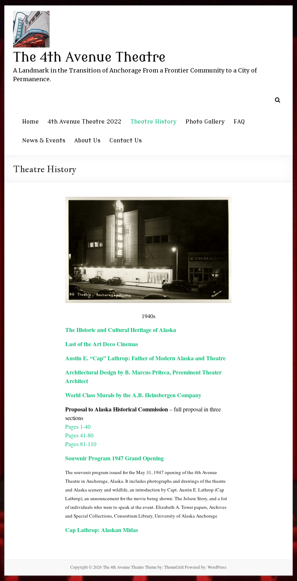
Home (30, 122)
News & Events (43, 140)
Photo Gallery (205, 122)
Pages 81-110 (80, 444)
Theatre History (153, 122)
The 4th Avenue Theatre (89, 57)
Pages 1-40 (78, 426)
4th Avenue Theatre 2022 (84, 122)
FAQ (239, 122)
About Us (87, 140)
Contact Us (125, 140)
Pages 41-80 (79, 435)
